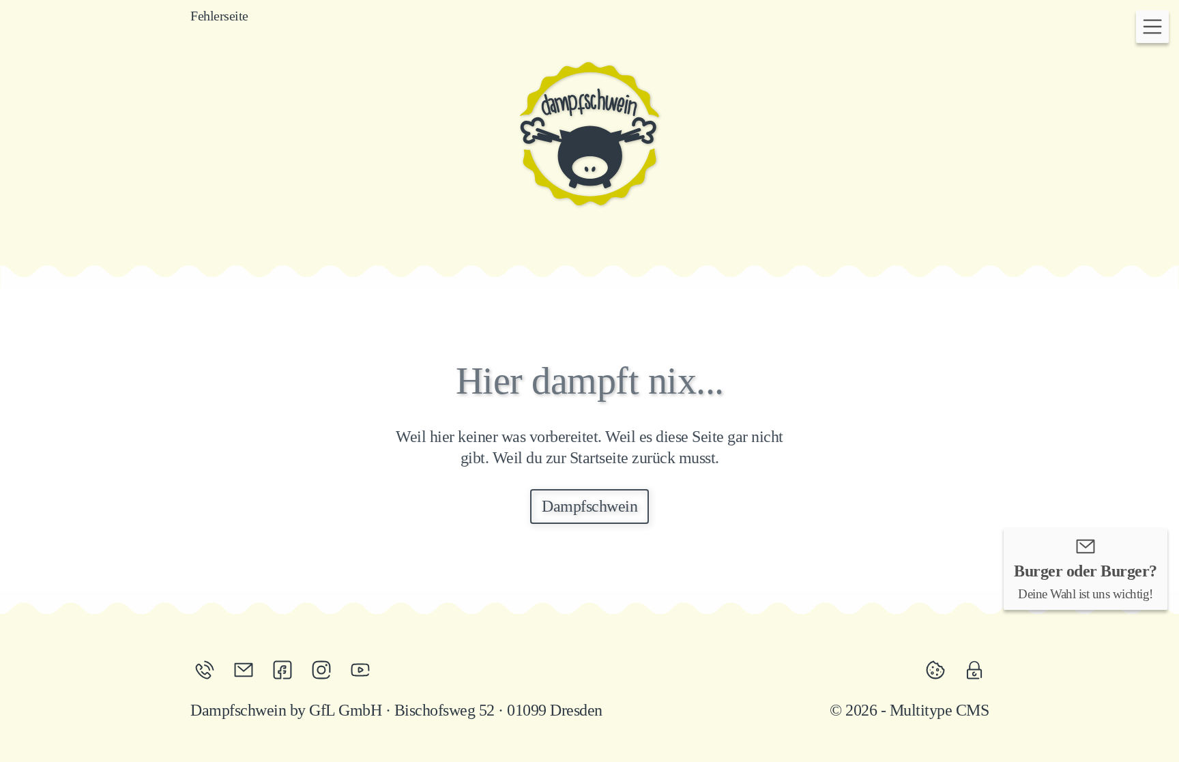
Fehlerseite (219, 15)
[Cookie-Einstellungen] (940, 670)
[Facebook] (287, 670)
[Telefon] (209, 670)
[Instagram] (326, 670)
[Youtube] (360, 670)
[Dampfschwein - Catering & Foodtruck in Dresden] (589, 133)
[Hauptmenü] (1152, 26)
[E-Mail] (248, 670)
